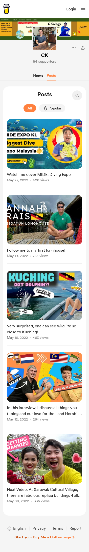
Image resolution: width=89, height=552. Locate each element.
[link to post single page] (44, 151)
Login (71, 9)
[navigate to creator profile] (44, 38)
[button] (83, 10)
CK (44, 55)
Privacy (39, 528)
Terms (57, 528)
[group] (44, 153)
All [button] (29, 108)
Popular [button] (54, 108)
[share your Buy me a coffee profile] (83, 48)
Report (75, 528)
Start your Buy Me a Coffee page (43, 537)
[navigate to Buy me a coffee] (6, 9)
